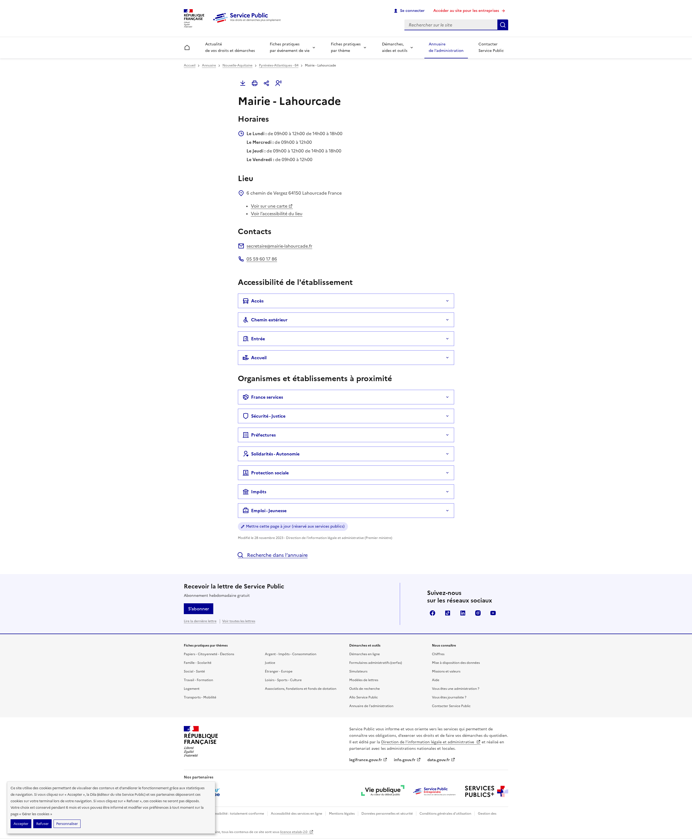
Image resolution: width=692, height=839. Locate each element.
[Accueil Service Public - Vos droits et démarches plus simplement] (248, 23)
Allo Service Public (363, 697)
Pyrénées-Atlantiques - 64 (278, 65)
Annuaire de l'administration (371, 706)
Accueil (189, 65)
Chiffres (438, 654)
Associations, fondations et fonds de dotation (300, 688)
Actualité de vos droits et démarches (230, 47)
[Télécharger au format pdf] (243, 83)
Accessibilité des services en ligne (296, 813)
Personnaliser (67, 823)
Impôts (258, 491)
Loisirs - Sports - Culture (283, 680)
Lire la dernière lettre (200, 621)
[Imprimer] (255, 83)
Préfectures (263, 435)
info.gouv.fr (404, 760)
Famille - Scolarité (197, 662)
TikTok (447, 613)
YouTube (493, 613)
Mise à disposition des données (456, 662)
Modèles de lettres (363, 680)
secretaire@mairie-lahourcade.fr (279, 246)
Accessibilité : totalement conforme (236, 813)
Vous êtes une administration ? (455, 688)
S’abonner (198, 608)
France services (267, 397)
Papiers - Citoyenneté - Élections (209, 654)
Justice (270, 662)
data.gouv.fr (438, 760)
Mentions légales (342, 813)
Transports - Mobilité (200, 697)
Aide (435, 680)
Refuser (42, 823)
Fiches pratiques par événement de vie (290, 47)
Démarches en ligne (364, 654)
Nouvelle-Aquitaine (237, 65)
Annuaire (209, 65)
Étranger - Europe (278, 671)
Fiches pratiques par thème (346, 47)
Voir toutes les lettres (238, 621)
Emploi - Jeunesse (269, 510)
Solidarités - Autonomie (275, 454)
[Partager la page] (266, 83)
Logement (191, 688)
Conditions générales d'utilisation (445, 813)
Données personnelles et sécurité (387, 813)
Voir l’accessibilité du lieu (276, 213)
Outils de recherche (364, 688)
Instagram (478, 613)
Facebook (432, 613)
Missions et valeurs (446, 671)
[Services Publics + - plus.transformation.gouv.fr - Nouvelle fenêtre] (486, 791)
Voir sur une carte (269, 206)
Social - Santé (194, 671)
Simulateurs (358, 671)
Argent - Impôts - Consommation (290, 654)
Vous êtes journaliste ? (449, 697)
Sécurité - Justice (268, 416)
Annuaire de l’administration (446, 47)
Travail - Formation (198, 680)
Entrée (258, 338)
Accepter (21, 823)
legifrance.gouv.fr (365, 760)
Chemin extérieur (269, 320)
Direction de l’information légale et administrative (428, 742)
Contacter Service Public (491, 47)
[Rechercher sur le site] (502, 24)
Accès (257, 301)
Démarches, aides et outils (394, 47)
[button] (278, 83)
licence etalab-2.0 (294, 832)
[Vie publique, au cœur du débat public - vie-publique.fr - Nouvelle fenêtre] (382, 791)
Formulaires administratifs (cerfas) (375, 662)
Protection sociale (270, 473)
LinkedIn (462, 613)
